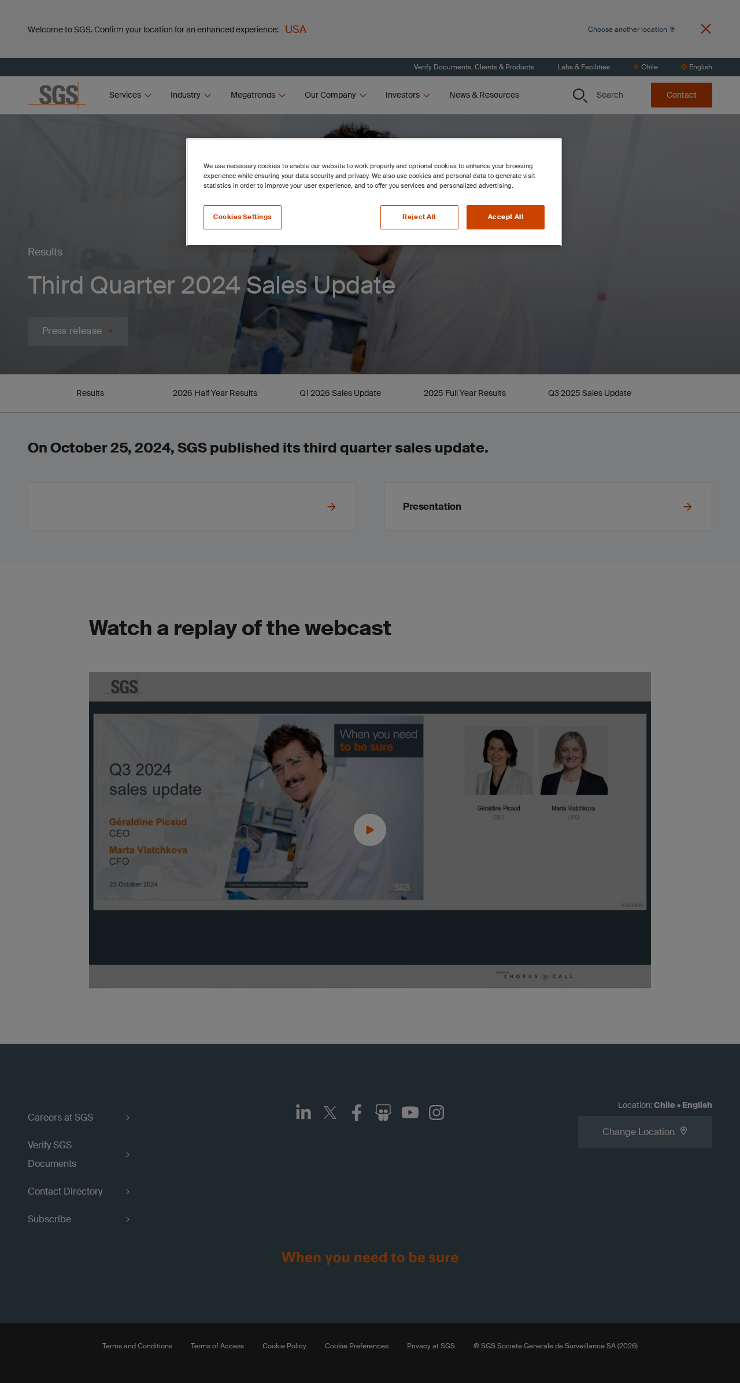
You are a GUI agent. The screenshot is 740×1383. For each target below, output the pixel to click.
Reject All (419, 217)
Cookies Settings (242, 217)
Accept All (506, 217)
